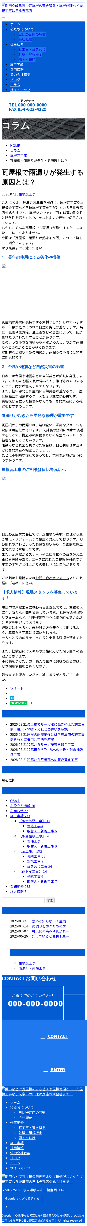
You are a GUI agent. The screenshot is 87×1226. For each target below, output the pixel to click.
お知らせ (19, 810)
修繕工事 (35, 825)
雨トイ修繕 (27, 59)
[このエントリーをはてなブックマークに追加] (12, 698)
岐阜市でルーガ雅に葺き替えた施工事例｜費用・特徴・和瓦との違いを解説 (47, 727)
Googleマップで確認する (22, 1198)
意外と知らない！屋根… (50, 920)
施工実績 (17, 64)
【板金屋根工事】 (34, 835)
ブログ (15, 79)
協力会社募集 (20, 74)
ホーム (15, 24)
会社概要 (25, 39)
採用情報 (17, 69)
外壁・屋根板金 (30, 54)
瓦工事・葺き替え (32, 49)
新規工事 (35, 861)
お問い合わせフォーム (52, 577)
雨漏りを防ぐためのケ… (50, 925)
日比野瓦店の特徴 (32, 34)
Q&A (15, 800)
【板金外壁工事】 (34, 820)
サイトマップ (20, 89)
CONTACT (16, 114)
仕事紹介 (17, 44)
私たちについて (22, 29)
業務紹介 (20, 886)
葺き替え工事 (39, 866)
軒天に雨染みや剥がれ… (50, 931)
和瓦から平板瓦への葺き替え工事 (52, 759)
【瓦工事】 (30, 851)
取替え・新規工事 (42, 830)
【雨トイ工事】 (33, 871)
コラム (15, 84)
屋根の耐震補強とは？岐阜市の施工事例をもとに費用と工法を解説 (47, 737)
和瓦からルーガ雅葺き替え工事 (50, 744)
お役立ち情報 (22, 805)
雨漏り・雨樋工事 (32, 968)
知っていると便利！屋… (50, 936)
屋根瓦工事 (18, 155)
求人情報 (18, 891)
